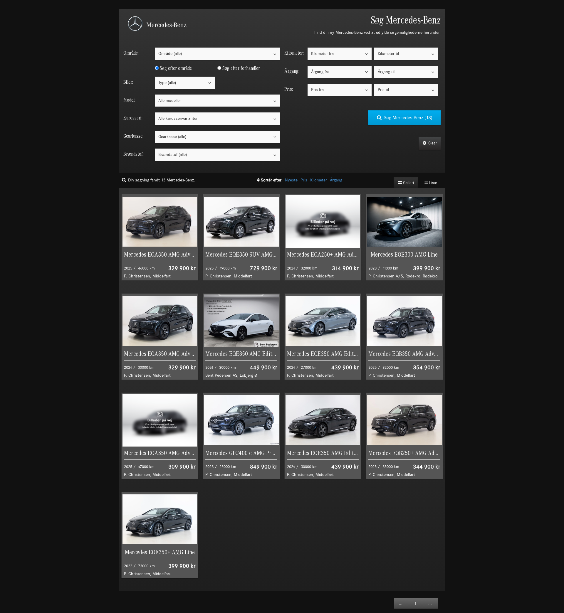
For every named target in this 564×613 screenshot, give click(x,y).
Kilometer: (294, 53)
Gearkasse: (133, 136)
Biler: (128, 82)
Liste (432, 183)
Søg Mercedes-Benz (407, 117)
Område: (131, 53)
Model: (129, 100)
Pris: (288, 89)
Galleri (408, 183)
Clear (432, 143)
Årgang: (291, 71)
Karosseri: (132, 118)
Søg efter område (175, 68)
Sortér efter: (272, 180)
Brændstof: (133, 154)
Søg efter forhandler (240, 68)
